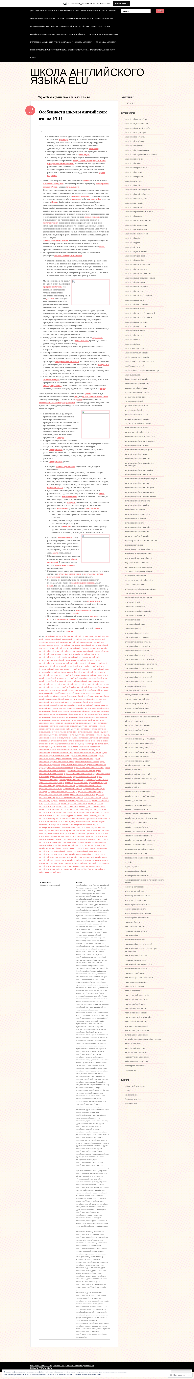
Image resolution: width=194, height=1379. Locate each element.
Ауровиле (92, 198)
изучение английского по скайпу (53, 719)
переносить (97, 337)
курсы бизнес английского (84, 776)
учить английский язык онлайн (91, 1310)
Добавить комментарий (50, 885)
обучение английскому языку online (54, 794)
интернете (76, 198)
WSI (76, 396)
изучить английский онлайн (92, 1073)
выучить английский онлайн (82, 699)
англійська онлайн (58, 696)
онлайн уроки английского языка (89, 1223)
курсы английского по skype (88, 1130)
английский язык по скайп (50, 684)
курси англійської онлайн (88, 1113)
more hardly (94, 148)
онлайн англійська (52, 803)
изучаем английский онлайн (71, 707)
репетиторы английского (75, 833)
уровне (88, 393)
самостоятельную (51, 379)
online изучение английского (68, 869)
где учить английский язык (81, 702)
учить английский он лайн (66, 857)
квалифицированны (52, 385)
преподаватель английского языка (83, 821)
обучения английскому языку (137, 760)
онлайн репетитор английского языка (89, 1216)
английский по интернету (50, 654)
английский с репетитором (50, 663)
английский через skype (95, 943)
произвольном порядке (65, 619)
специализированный (65, 564)
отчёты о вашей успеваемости (68, 255)
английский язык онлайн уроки (91, 681)
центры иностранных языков (51, 863)
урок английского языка (96, 836)
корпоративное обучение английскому (91, 1101)
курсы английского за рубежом (90, 1124)
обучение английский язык (50, 788)
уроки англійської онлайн (57, 848)
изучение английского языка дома (64, 725)
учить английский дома (135, 1004)
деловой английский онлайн (62, 705)
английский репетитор (78, 657)
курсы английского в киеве (62, 761)
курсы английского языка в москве (94, 1143)
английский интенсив (70, 645)
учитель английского (133, 990)
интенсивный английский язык (81, 740)
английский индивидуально (81, 642)
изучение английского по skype (81, 719)
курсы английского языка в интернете (141, 663)
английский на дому (60, 648)
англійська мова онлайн (65, 693)
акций (75, 613)
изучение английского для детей (70, 713)
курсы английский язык (83, 758)
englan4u (84, 1240)
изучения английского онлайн (63, 734)
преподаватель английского (56, 821)
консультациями (83, 610)
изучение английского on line (58, 728)
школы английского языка (86, 1328)
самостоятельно (92, 508)
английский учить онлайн (56, 666)
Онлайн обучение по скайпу (55, 240)
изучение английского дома (96, 713)
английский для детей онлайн (137, 128)
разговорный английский (59, 824)
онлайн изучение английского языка (140, 796)
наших (50, 585)
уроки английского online (73, 845)
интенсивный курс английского (92, 1084)
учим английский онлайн (61, 851)
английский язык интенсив (74, 675)
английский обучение (79, 648)
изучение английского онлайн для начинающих (86, 716)
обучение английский (65, 785)
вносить (93, 616)
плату (50, 619)
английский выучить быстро (57, 636)
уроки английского (70, 839)
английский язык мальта (56, 678)
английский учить (98, 937)
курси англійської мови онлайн (84, 755)
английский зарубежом (135, 141)
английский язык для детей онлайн (67, 672)
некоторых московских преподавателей (57, 402)
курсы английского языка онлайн (78, 773)
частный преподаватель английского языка (90, 1321)
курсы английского (133, 628)
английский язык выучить (82, 669)
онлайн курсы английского (50, 809)
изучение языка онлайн (91, 1062)
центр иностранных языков (96, 860)
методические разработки (67, 361)
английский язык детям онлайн (138, 273)
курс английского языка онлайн (87, 752)
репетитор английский (95, 827)
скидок (97, 628)
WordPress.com (131, 1103)
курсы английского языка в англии (89, 767)
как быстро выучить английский (52, 746)
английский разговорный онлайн (53, 657)
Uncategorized (81, 1337)
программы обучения (52, 286)
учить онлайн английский (72, 860)
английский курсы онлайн (136, 167)
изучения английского (90, 1068)
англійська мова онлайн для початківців (142, 370)
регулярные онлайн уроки (69, 573)
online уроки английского (50, 872)
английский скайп (71, 663)
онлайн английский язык (96, 1198)
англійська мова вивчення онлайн (92, 989)
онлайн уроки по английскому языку (140, 840)
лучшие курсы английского (76, 782)
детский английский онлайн (88, 705)
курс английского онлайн (62, 752)
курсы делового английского (97, 1154)
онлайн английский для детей (137, 774)
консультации (72, 186)
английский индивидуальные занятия (91, 900)
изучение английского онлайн (52, 716)
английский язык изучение (50, 675)
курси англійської (132, 602)
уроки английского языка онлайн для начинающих (84, 842)
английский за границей (61, 639)
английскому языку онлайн (56, 690)
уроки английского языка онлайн (139, 944)
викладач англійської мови (57, 699)
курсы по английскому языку (51, 782)
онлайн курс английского (67, 806)
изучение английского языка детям (91, 1050)
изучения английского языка (89, 734)
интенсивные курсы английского (53, 740)
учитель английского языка (87, 854)
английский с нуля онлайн (89, 660)
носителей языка (55, 487)
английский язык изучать (94, 672)
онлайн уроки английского (90, 812)
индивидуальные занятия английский (73, 737)
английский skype (84, 687)
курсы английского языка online (92, 1147)
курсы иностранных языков (96, 779)
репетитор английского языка (72, 830)
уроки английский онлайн (50, 839)
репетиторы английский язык (51, 833)
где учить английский (59, 702)
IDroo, (102, 246)
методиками (103, 364)
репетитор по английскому (97, 830)
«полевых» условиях (80, 195)
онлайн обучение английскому (76, 809)
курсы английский (64, 758)
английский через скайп (78, 666)
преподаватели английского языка (90, 1233)
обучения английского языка (82, 794)
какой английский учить (67, 749)
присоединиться (65, 537)
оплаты (69, 631)
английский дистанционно (82, 636)
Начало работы (121, 3)
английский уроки (87, 663)
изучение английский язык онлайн (54, 710)
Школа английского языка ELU (87, 76)
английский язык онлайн (135, 308)
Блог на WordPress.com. (41, 1365)
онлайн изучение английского (74, 803)
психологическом (51, 222)
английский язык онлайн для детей (61, 681)
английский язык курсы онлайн (138, 295)
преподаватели (55, 449)
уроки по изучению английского (139, 977)
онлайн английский (92, 797)
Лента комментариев (133, 1099)
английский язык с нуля (98, 684)
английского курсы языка (135, 348)
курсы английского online (61, 776)
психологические (92, 216)
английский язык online (49, 687)
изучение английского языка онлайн (89, 1055)
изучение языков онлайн (88, 731)
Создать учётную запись (135, 1086)
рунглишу (63, 139)
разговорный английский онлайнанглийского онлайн (62, 827)
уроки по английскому (79, 848)
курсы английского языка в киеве (81, 770)
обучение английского (72, 788)
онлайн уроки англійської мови (74, 815)
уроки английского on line (50, 845)
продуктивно (62, 508)
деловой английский (133, 410)
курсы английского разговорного (58, 767)
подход (103, 388)
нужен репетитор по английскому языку (90, 1166)
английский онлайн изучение (69, 651)
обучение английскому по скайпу (62, 791)
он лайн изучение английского (69, 797)
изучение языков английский (64, 731)
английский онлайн (47, 651)
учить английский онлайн (90, 857)
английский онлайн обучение (96, 651)
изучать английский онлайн (97, 707)
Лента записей (131, 1094)
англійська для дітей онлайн (81, 690)
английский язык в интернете (57, 669)
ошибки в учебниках (65, 466)
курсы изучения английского (71, 779)
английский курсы (89, 645)
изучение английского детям (87, 1029)
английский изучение (58, 642)
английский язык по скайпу (75, 684)
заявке (55, 552)
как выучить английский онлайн (139, 580)
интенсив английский (99, 737)
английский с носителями (65, 660)
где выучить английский (135, 396)
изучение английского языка (76, 722)
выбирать (66, 526)
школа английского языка (84, 866)
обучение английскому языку (90, 791)
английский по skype (90, 654)
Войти (127, 1090)
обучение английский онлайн (88, 785)
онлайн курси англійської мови (92, 806)
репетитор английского (49, 830)
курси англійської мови (59, 755)
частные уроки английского (76, 863)
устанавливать (82, 340)
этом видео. (84, 154)
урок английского (77, 836)
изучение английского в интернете (85, 710)
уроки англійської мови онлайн (94, 1287)
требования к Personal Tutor (95, 396)
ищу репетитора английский (67, 743)
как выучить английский (78, 746)
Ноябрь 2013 (130, 103)
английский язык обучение (79, 678)
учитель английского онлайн (62, 854)
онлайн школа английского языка (70, 818)
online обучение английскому (94, 869)
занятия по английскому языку (138, 423)
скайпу (86, 180)
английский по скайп (71, 654)
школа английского (64, 866)
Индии (54, 201)
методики (71, 502)
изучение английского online (84, 728)
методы (60, 437)
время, (102, 493)
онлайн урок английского (67, 812)
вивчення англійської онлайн (137, 383)
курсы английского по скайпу (73, 764)
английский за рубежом (84, 639)
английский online (68, 687)
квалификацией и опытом (83, 582)
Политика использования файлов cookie (87, 1374)
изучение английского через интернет (91, 1045)
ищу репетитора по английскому (94, 743)
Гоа (99, 198)
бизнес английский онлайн (78, 696)
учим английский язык (83, 851)
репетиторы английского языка (138, 913)
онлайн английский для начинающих (75, 800)
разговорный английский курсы (84, 824)
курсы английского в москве (87, 761)
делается (50, 298)
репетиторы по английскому (57, 836)
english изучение (95, 1240)
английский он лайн (99, 648)
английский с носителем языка (138, 220)
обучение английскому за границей (89, 1176)
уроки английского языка (90, 839)
